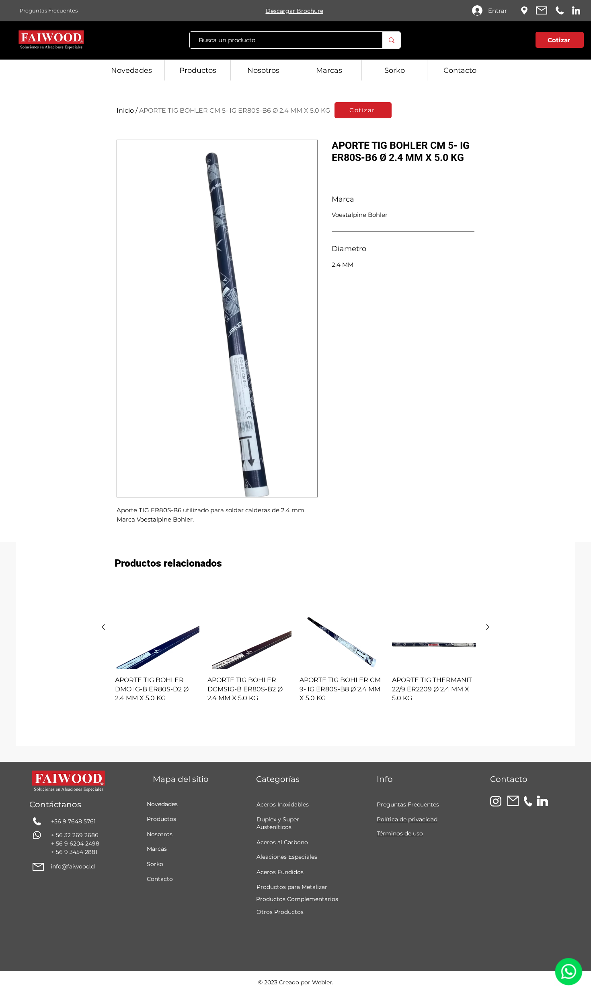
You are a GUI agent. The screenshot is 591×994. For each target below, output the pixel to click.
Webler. (322, 982)
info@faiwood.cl (73, 866)
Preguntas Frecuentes (408, 804)
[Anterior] (103, 627)
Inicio (125, 110)
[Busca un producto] (391, 40)
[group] (295, 644)
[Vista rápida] (157, 627)
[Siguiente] (487, 627)
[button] (510, 41)
